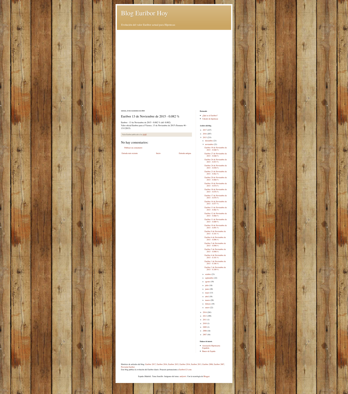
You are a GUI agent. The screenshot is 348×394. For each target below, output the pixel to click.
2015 (205, 137)
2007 (205, 334)
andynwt (183, 376)
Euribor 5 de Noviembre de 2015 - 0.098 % (215, 244)
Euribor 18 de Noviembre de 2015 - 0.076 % (216, 190)
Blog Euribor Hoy (144, 12)
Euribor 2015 (173, 364)
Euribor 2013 (196, 364)
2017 (205, 130)
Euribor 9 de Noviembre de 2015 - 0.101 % (215, 232)
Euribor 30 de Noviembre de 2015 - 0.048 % (216, 148)
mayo (207, 292)
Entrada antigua (185, 153)
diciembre (209, 140)
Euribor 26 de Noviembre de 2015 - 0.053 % (216, 160)
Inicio (158, 153)
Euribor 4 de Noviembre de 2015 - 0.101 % (215, 256)
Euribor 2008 (207, 364)
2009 (205, 327)
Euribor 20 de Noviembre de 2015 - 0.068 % (216, 178)
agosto (208, 281)
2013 (205, 316)
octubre (208, 274)
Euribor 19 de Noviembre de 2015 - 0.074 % (216, 184)
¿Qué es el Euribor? (209, 115)
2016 (205, 133)
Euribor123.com (185, 369)
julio (207, 285)
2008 (205, 330)
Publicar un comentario (133, 147)
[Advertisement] (174, 49)
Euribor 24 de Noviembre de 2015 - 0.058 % (216, 166)
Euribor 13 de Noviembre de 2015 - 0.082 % (216, 208)
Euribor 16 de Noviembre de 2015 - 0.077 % (216, 202)
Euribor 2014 (185, 364)
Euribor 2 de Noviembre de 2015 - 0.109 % (215, 268)
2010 (205, 323)
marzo (207, 300)
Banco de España (208, 351)
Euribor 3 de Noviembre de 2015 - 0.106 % (215, 262)
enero (207, 307)
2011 (205, 319)
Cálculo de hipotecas (210, 118)
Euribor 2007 (219, 364)
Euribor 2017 (150, 364)
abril (207, 296)
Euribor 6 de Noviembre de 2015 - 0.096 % (215, 238)
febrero (208, 303)
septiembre (209, 278)
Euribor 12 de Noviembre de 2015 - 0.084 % (216, 214)
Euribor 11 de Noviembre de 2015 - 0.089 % (216, 220)
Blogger (206, 376)
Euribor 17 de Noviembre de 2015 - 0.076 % (216, 196)
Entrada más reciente (130, 153)
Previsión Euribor (128, 367)
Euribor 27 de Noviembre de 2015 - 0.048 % (216, 154)
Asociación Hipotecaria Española (211, 346)
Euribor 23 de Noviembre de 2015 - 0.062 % (216, 172)
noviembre (209, 144)
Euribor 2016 (162, 364)
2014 (205, 312)
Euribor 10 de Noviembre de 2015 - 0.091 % (216, 226)
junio (207, 289)
